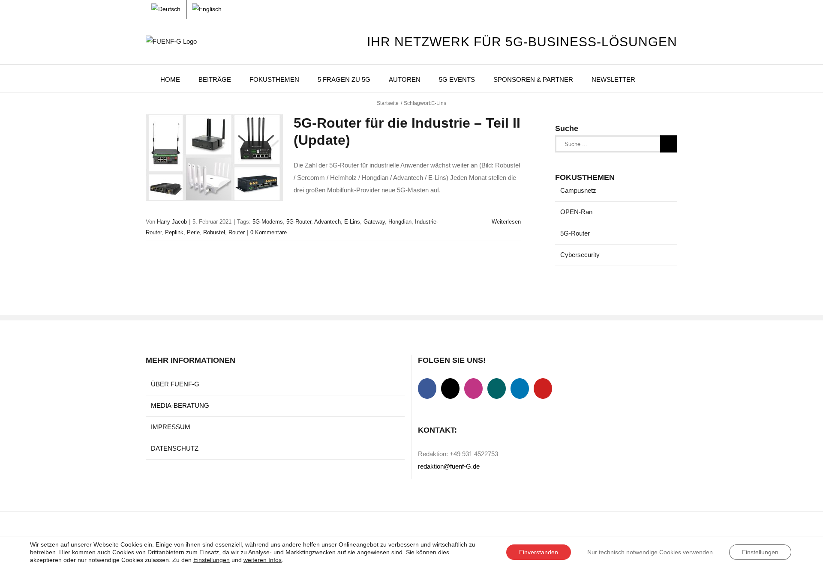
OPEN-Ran (576, 211)
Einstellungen (211, 559)
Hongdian (400, 221)
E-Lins (352, 221)
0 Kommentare (268, 232)
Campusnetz (578, 190)
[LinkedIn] (520, 388)
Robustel (214, 232)
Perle (193, 232)
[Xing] (496, 388)
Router (236, 232)
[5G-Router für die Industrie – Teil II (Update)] (214, 157)
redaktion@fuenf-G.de (449, 466)
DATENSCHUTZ (174, 448)
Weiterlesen (506, 221)
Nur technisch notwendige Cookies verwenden (650, 552)
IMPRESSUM (170, 426)
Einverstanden (538, 552)
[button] (656, 79)
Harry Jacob (172, 221)
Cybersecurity (580, 254)
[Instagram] (473, 388)
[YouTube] (543, 388)
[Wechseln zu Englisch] (206, 9)
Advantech (327, 221)
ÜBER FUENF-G (175, 384)
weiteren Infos (262, 559)
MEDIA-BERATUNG (180, 405)
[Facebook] (427, 388)
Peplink (174, 232)
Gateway (374, 221)
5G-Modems (267, 221)
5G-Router (298, 221)
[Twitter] (450, 388)
